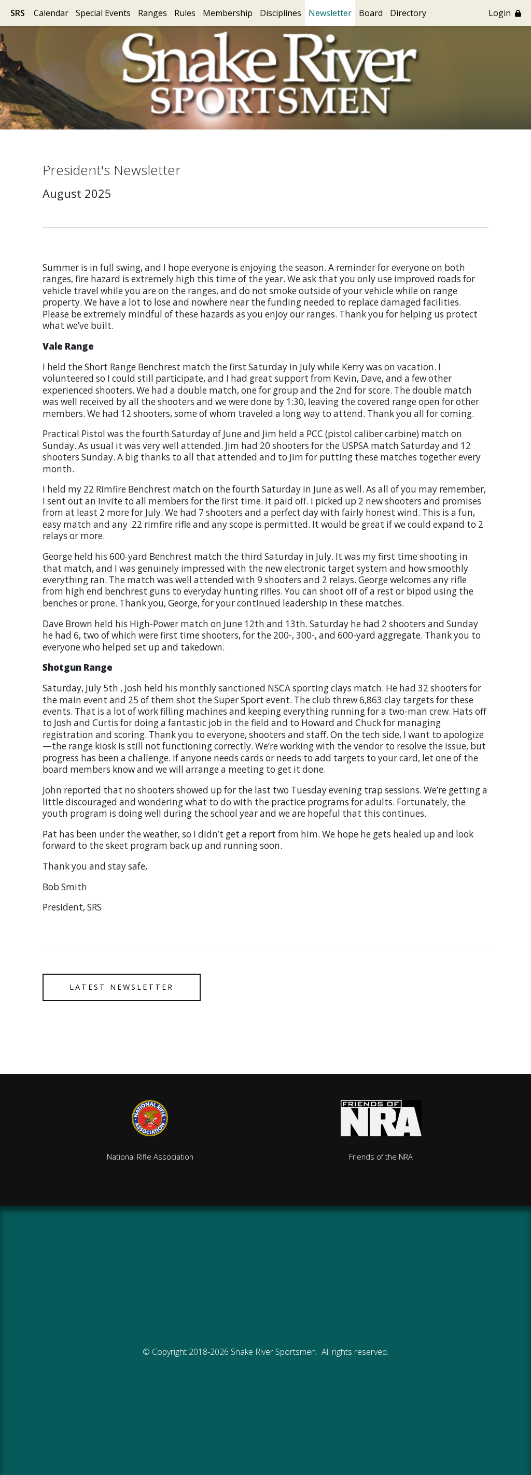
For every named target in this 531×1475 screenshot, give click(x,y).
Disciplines (280, 13)
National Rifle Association (150, 1157)
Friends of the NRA (381, 1157)
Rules (184, 13)
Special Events (103, 13)
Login (501, 13)
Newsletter (330, 13)
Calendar (51, 13)
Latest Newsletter (121, 987)
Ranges (152, 13)
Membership (228, 13)
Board (371, 13)
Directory (408, 13)
